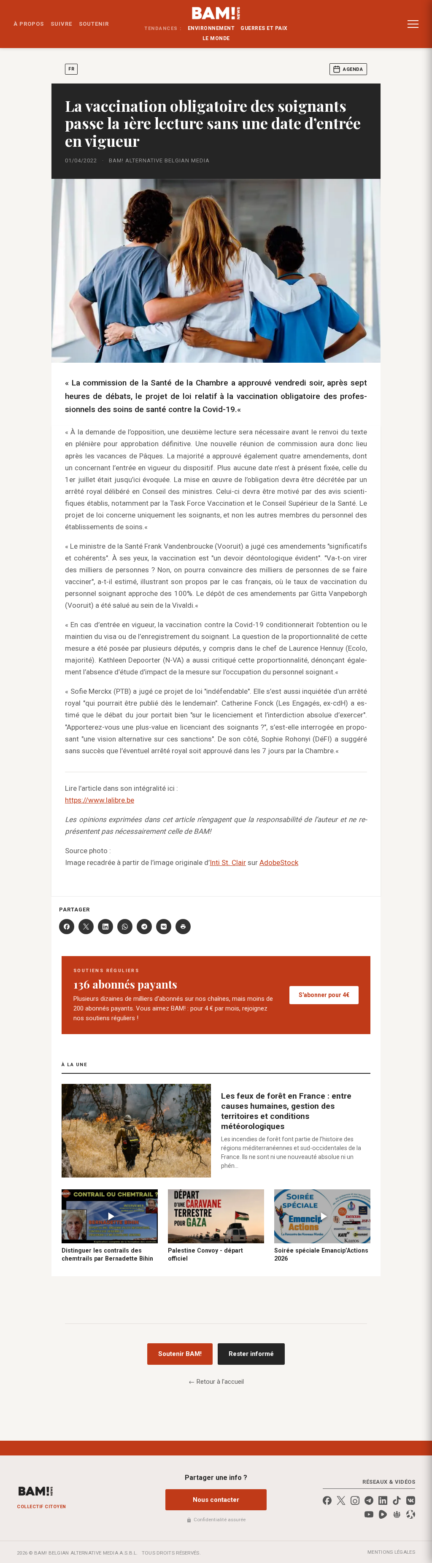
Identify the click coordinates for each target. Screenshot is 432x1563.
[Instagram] (355, 1500)
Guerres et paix (264, 28)
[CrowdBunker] (396, 1514)
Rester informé (251, 1354)
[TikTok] (396, 1500)
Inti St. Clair (228, 862)
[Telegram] (144, 926)
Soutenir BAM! (180, 1354)
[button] (413, 24)
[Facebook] (66, 926)
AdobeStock (278, 862)
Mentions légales (391, 1552)
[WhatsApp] (124, 926)
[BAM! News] (216, 13)
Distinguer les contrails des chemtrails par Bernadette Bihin (107, 1254)
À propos (29, 24)
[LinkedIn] (105, 926)
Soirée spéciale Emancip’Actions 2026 (321, 1254)
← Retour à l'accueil (216, 1381)
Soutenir (94, 24)
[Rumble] (382, 1514)
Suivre (61, 24)
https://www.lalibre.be (99, 800)
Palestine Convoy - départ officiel (205, 1254)
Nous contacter (216, 1500)
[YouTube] (368, 1514)
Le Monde (216, 38)
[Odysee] (410, 1514)
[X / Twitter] (341, 1500)
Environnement (211, 28)
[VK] (163, 926)
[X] (86, 926)
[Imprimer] (183, 926)
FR (71, 69)
